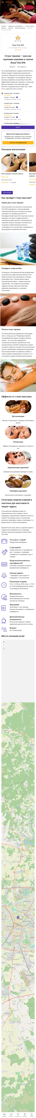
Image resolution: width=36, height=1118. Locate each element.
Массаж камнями (20, 28)
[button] (18, 917)
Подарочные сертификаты (15, 26)
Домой (4, 1116)
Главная (3, 26)
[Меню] (33, 2)
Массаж (10, 28)
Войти (31, 1116)
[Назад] (3, 2)
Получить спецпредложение (18, 142)
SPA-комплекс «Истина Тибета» (12, 174)
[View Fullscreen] (3, 648)
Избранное (23, 67)
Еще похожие (7, 192)
